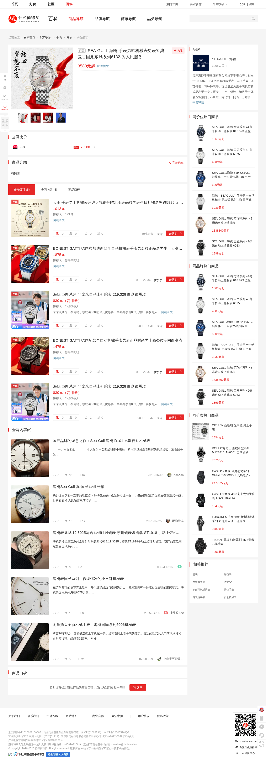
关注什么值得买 (248, 747)
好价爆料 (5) (22, 189)
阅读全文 (59, 220)
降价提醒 (103, 66)
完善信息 (178, 162)
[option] (24, 117)
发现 (14, 202)
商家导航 (128, 19)
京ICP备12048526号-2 (116, 732)
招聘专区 (52, 716)
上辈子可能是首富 (173, 658)
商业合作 (196, 4)
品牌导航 (102, 19)
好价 (33, 4)
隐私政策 (163, 716)
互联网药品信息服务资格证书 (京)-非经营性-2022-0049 (91, 736)
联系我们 (33, 716)
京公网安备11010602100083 (24, 732)
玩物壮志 (178, 520)
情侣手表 (229, 589)
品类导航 (154, 19)
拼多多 (158, 280)
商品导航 (76, 19)
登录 (243, 4)
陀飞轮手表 (199, 597)
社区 (51, 4)
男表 (69, 37)
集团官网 (172, 4)
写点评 (137, 687)
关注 (179, 50)
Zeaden (179, 474)
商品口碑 (74, 189)
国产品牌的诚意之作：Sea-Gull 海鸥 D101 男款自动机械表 (101, 441)
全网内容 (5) (49, 189)
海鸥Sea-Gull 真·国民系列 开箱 (78, 487)
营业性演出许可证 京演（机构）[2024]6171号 (33, 736)
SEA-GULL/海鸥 (224, 59)
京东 (160, 234)
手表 (59, 37)
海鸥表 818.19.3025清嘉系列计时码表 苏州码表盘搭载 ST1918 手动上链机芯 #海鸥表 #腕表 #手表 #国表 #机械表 (118, 533)
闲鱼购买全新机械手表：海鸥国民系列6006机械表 (94, 625)
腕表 (195, 574)
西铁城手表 (199, 582)
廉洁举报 (117, 716)
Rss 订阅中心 (247, 753)
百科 (69, 4)
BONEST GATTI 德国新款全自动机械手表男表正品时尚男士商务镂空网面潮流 (117, 340)
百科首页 (29, 37)
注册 (252, 4)
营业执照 (129, 736)
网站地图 (71, 716)
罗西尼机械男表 (201, 589)
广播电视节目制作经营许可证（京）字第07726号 (35, 740)
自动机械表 (230, 597)
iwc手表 (228, 582)
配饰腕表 (46, 37)
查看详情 (198, 102)
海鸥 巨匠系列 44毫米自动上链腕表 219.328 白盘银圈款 (99, 294)
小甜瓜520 (177, 612)
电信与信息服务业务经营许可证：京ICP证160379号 (72, 732)
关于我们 (14, 716)
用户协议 (144, 716)
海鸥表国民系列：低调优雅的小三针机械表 (88, 579)
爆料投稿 (218, 4)
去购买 (175, 233)
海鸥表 (228, 574)
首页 (14, 4)
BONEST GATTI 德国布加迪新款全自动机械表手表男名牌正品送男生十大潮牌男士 (118, 248)
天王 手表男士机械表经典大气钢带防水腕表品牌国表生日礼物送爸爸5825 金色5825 (118, 202)
